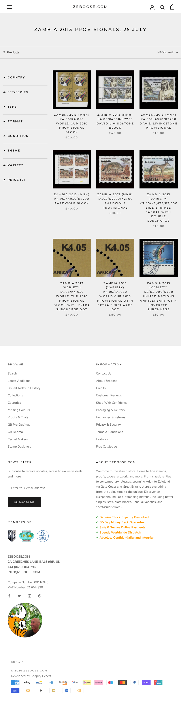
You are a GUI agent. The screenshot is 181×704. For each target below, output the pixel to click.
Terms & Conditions (109, 432)
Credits (101, 388)
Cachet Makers (18, 439)
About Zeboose (106, 381)
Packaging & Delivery (110, 410)
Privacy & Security (108, 425)
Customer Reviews (109, 395)
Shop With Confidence (111, 403)
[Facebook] (9, 595)
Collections (15, 395)
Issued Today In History (24, 388)
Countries (14, 403)
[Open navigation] (9, 7)
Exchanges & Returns (110, 417)
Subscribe (24, 502)
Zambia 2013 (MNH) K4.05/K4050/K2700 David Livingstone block (115, 121)
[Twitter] (19, 595)
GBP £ (15, 661)
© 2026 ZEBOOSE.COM (29, 670)
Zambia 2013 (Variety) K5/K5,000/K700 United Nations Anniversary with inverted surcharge (158, 296)
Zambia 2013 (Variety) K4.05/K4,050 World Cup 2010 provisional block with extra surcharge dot (72, 296)
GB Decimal (16, 432)
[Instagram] (29, 595)
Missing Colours (19, 410)
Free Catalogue (106, 446)
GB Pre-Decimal (19, 425)
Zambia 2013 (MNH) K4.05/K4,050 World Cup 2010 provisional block (72, 123)
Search (12, 373)
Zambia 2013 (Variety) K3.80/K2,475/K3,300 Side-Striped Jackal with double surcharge (158, 207)
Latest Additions (19, 381)
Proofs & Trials (18, 417)
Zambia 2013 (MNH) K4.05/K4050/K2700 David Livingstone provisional (158, 121)
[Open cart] (172, 7)
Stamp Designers (19, 446)
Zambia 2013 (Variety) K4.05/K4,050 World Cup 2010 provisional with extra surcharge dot (115, 296)
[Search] (162, 7)
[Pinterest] (39, 595)
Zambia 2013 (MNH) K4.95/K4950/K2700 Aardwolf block (72, 199)
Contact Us (103, 373)
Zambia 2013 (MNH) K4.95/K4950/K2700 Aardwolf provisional (115, 201)
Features (102, 439)
